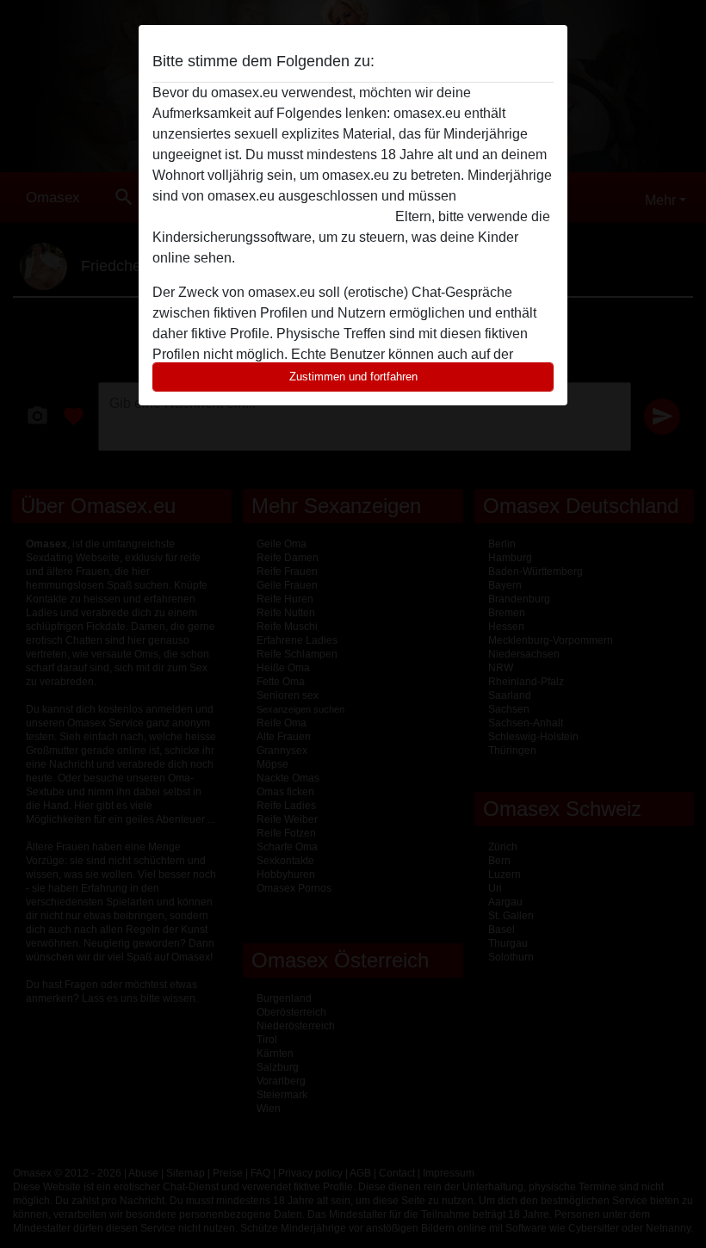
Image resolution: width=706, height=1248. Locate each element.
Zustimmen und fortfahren (353, 376)
